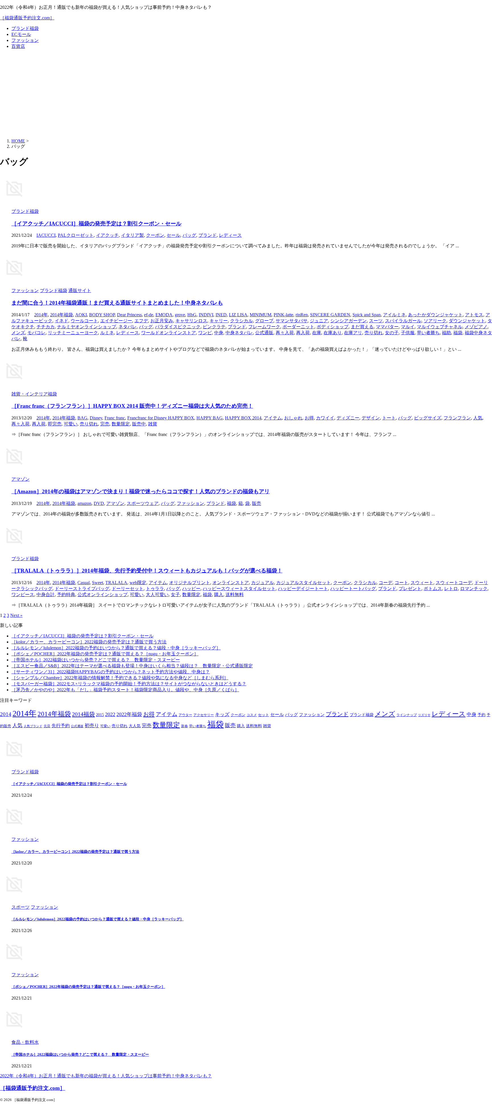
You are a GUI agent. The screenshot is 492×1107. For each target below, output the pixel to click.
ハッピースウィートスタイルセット (239, 588)
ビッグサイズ (427, 417)
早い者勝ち (428, 332)
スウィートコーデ (454, 582)
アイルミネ (394, 314)
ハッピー (191, 588)
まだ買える (362, 326)
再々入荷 (285, 332)
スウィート (422, 582)
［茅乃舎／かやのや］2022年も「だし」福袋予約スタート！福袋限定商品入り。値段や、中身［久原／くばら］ (125, 689)
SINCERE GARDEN (330, 314)
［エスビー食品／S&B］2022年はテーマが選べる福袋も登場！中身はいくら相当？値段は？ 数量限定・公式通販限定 (132, 665)
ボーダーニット (298, 326)
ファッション (25, 40)
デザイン (371, 417)
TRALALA (116, 582)
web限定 (138, 582)
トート (389, 417)
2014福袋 (83, 714)
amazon (84, 503)
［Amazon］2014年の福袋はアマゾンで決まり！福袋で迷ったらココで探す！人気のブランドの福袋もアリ (140, 491)
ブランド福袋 (25, 28)
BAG (82, 417)
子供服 (408, 332)
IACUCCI (46, 235)
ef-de (148, 314)
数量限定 (121, 423)
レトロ (451, 588)
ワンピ (205, 332)
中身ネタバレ (239, 332)
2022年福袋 (129, 714)
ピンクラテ (214, 326)
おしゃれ (293, 417)
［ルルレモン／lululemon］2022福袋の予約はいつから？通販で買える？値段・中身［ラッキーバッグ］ (116, 647)
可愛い (70, 423)
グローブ (264, 320)
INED (221, 314)
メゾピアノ (476, 326)
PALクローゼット (76, 235)
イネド (61, 320)
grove (180, 314)
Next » (16, 615)
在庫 (316, 332)
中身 (218, 332)
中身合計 (45, 594)
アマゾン (115, 503)
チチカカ (45, 326)
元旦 (47, 726)
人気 (477, 417)
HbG (191, 314)
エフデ (141, 320)
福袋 (457, 332)
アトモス (474, 314)
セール (173, 235)
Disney (96, 417)
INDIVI (206, 314)
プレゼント (410, 588)
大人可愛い (157, 594)
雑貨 (152, 423)
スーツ (376, 320)
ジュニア (319, 320)
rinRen (302, 314)
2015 (100, 715)
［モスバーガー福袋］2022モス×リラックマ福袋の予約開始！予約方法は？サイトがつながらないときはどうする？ (128, 683)
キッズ (222, 714)
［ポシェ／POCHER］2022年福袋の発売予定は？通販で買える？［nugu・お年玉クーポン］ (104, 653)
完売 (104, 423)
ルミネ (107, 332)
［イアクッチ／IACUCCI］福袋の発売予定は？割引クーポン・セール (96, 224)
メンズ (18, 332)
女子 (175, 594)
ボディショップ (332, 326)
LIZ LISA (238, 314)
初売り (92, 725)
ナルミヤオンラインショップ (86, 326)
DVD (99, 503)
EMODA (164, 314)
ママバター (387, 326)
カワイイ (325, 417)
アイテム (273, 417)
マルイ (408, 326)
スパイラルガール (403, 320)
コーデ (385, 582)
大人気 (135, 726)
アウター (185, 715)
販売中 (139, 423)
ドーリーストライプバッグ (82, 588)
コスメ (252, 715)
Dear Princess (129, 314)
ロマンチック (473, 588)
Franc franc (114, 417)
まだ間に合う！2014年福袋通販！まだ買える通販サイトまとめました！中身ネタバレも (117, 303)
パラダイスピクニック (177, 326)
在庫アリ (353, 332)
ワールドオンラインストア (168, 332)
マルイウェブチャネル (439, 326)
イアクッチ (107, 235)
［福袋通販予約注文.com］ (27, 17)
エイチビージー (116, 320)
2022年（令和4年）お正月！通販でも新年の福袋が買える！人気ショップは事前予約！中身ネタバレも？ (106, 1075)
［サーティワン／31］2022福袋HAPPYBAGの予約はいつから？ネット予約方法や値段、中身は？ (110, 671)
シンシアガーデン (348, 320)
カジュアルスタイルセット (303, 582)
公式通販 (264, 332)
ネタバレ (127, 326)
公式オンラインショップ (102, 594)
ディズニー (348, 417)
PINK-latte (283, 314)
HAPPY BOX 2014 (243, 417)
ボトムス (433, 588)
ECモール (21, 34)
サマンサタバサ (292, 320)
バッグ (189, 235)
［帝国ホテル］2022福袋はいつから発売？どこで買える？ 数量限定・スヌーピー (95, 659)
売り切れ (373, 332)
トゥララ (155, 588)
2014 (5, 714)
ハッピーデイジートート (303, 588)
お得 (309, 417)
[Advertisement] (246, 94)
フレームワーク (264, 326)
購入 (218, 594)
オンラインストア (230, 582)
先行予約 (61, 725)
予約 (481, 714)
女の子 (392, 332)
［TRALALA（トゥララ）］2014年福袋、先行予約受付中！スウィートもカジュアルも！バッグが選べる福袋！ (146, 571)
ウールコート (84, 320)
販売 (256, 503)
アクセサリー (203, 715)
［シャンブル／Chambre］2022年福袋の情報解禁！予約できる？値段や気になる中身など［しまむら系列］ (119, 677)
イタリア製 (132, 235)
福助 (446, 332)
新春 (184, 726)
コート (401, 582)
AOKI (81, 314)
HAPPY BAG (209, 417)
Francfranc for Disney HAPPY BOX (160, 417)
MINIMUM (260, 314)
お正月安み (161, 320)
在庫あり (332, 332)
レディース (230, 235)
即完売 (55, 423)
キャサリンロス (191, 320)
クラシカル (241, 320)
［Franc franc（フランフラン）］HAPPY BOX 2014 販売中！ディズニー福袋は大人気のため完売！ (132, 406)
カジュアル (262, 582)
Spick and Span (366, 314)
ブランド (207, 235)
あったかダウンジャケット (435, 314)
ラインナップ (406, 715)
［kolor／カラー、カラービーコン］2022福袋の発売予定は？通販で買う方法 (89, 641)
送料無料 (235, 594)
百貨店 (18, 46)
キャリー (219, 320)
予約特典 (66, 594)
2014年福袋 (61, 314)
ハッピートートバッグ (353, 588)
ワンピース (22, 594)
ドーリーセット (128, 588)
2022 (110, 714)
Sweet (97, 582)
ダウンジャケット (467, 320)
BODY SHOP (102, 314)
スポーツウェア (143, 503)
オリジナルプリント (189, 582)
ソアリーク (435, 320)
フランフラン (457, 417)
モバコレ (36, 332)
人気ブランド (33, 726)
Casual (83, 582)
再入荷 (303, 332)
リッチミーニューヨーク (73, 332)
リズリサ (424, 715)
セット (263, 715)
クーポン (155, 235)
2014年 (41, 314)
